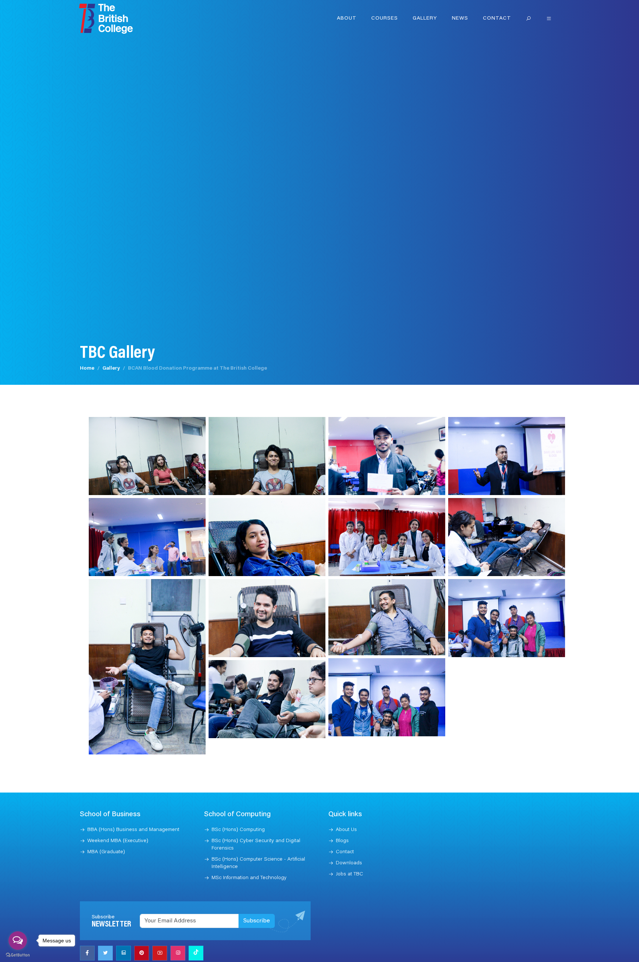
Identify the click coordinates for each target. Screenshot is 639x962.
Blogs (342, 841)
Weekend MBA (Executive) (117, 841)
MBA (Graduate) (106, 852)
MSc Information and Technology (249, 878)
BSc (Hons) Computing (238, 829)
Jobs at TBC (349, 874)
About (346, 18)
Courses (384, 18)
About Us (346, 829)
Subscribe (256, 921)
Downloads (349, 863)
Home (87, 368)
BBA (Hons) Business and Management (133, 829)
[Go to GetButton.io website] (18, 954)
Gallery (425, 18)
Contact (497, 18)
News (460, 18)
